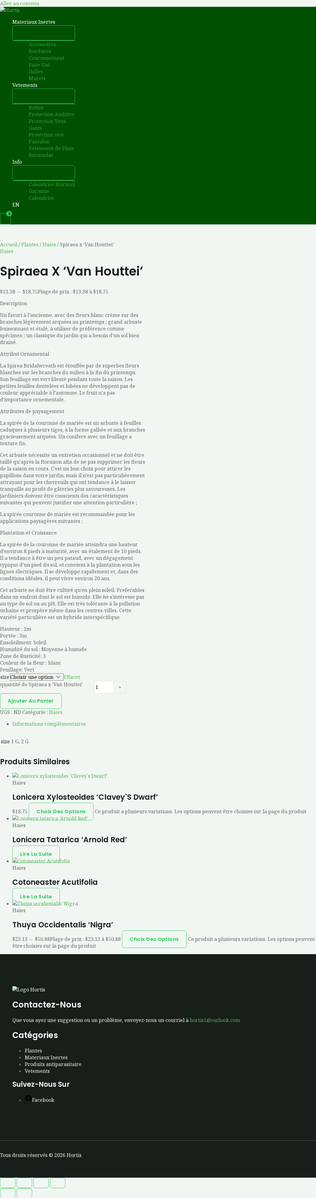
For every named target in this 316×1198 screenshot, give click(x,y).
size (4, 677)
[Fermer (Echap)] (57, 1183)
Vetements (37, 1071)
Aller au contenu (19, 3)
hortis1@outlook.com (215, 1020)
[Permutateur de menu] (43, 32)
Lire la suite (36, 854)
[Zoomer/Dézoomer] (7, 1183)
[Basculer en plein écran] (24, 1183)
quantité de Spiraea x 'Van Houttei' (41, 684)
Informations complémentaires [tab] (49, 723)
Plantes (30, 244)
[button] (58, 21)
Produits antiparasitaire (53, 1064)
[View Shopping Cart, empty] (5, 218)
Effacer (72, 677)
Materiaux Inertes (46, 1057)
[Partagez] (41, 1183)
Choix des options (61, 811)
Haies (49, 244)
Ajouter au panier (31, 700)
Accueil (8, 244)
